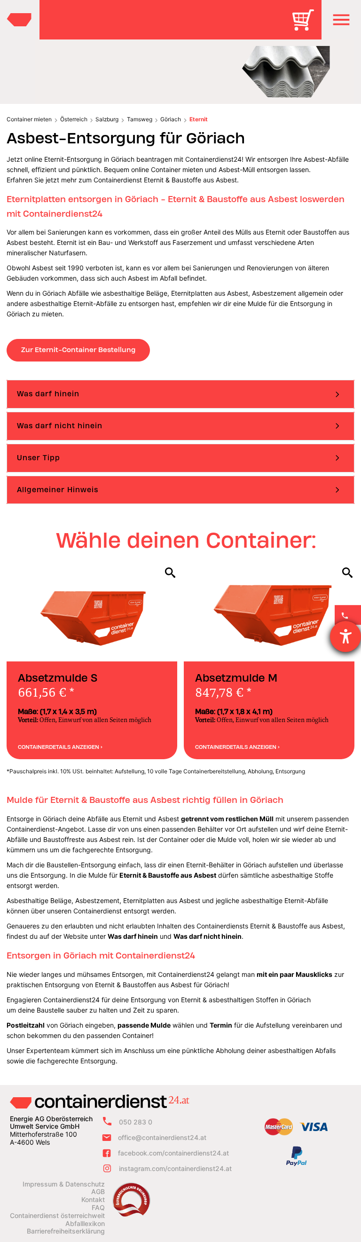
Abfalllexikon (85, 1223)
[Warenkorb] (306, 27)
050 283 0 (135, 1122)
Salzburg (106, 119)
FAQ (98, 1207)
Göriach (170, 119)
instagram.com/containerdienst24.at (175, 1168)
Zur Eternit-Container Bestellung (78, 350)
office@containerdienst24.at (162, 1137)
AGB (98, 1191)
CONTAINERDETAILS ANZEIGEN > (60, 747)
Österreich (73, 119)
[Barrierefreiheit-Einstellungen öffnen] (345, 636)
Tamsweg (139, 119)
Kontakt (93, 1199)
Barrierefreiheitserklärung (66, 1231)
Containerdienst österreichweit (57, 1215)
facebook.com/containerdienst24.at (173, 1153)
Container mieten (29, 119)
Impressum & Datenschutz (64, 1184)
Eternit (198, 119)
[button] (341, 19)
